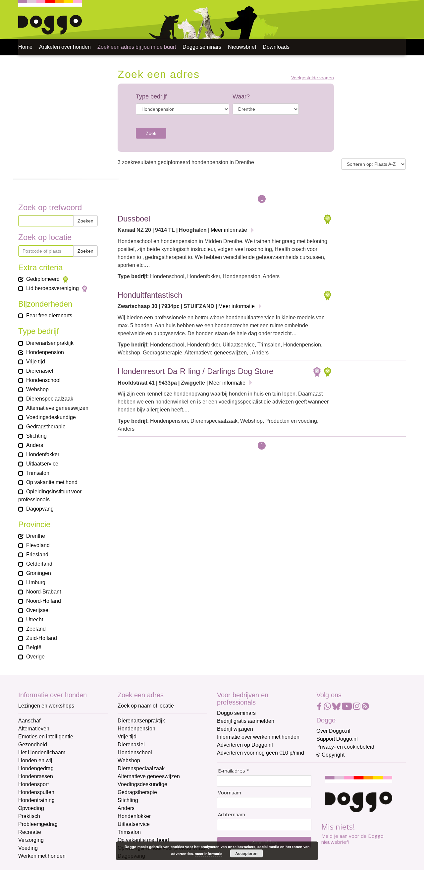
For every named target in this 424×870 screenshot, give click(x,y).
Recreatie (29, 832)
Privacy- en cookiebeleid (345, 747)
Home (25, 47)
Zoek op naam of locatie (146, 706)
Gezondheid (32, 744)
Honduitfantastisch (150, 294)
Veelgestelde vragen (312, 77)
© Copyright (330, 755)
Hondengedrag (36, 768)
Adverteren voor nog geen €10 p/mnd (260, 753)
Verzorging (31, 840)
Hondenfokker (134, 816)
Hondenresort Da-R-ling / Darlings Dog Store (195, 371)
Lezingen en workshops (46, 706)
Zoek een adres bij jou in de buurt (136, 47)
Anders (126, 808)
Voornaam (229, 792)
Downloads (276, 47)
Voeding (28, 848)
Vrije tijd (127, 736)
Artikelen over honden (65, 47)
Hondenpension (136, 728)
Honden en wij (35, 760)
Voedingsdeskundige (142, 784)
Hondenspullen (36, 792)
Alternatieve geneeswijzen (149, 776)
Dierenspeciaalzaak (141, 768)
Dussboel (134, 218)
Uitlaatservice (134, 824)
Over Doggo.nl (333, 731)
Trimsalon (129, 832)
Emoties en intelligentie (45, 736)
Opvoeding (31, 808)
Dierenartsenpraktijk (141, 720)
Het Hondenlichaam (41, 752)
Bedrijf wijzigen (235, 729)
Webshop (129, 760)
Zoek (151, 133)
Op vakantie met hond (143, 840)
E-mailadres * (233, 771)
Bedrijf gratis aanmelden (245, 721)
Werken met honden (42, 856)
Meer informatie (229, 230)
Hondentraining (36, 800)
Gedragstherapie (137, 792)
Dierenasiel (131, 744)
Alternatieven (33, 728)
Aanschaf (29, 720)
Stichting (128, 800)
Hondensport (33, 784)
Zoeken (85, 220)
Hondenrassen (35, 776)
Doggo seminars (202, 47)
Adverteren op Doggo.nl (245, 745)
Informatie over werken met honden (258, 737)
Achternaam (231, 814)
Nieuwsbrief (242, 47)
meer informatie (208, 853)
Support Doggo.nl (337, 739)
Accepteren (246, 853)
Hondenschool (135, 752)
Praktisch (29, 816)
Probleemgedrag (38, 824)
